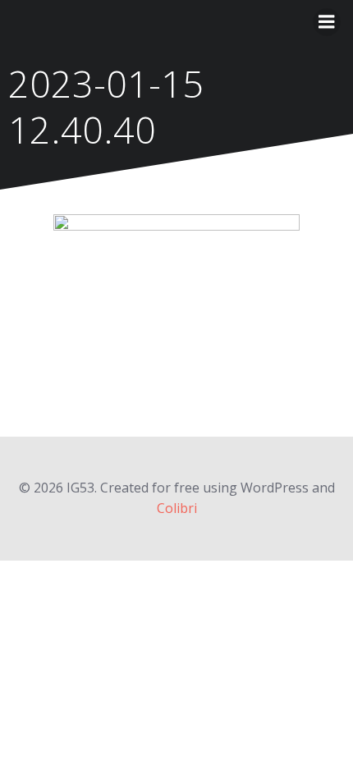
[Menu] (327, 22)
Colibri (177, 508)
